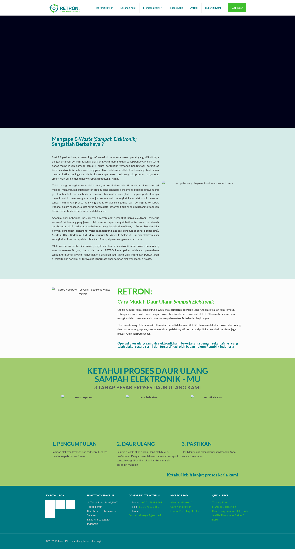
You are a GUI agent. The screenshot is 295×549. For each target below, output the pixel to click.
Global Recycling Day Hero (186, 510)
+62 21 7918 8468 (151, 502)
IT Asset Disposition (224, 506)
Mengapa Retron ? (181, 502)
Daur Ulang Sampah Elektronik (230, 510)
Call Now (237, 7)
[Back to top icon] (248, 539)
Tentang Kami (220, 502)
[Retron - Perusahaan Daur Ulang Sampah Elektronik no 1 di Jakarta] (65, 7)
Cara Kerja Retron (180, 506)
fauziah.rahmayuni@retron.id (145, 515)
